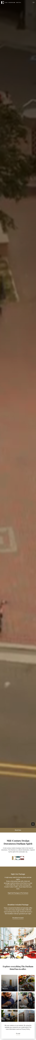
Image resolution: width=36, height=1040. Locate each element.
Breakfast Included (18, 918)
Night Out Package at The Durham (18, 893)
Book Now (18, 830)
